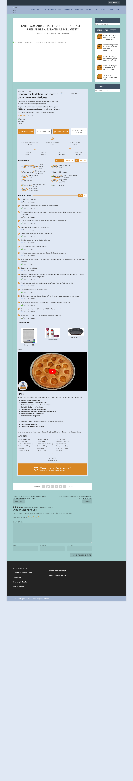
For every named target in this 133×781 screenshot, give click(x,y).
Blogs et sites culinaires (57, 575)
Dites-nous (43, 470)
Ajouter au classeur (62, 131)
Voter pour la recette (20, 517)
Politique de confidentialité (22, 572)
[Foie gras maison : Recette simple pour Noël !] (99, 76)
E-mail (43, 546)
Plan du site (17, 577)
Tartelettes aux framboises (30, 400)
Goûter (48, 34)
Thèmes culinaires (52, 10)
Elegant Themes (25, 599)
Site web (70, 546)
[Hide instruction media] (85, 195)
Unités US (69, 161)
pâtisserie (56, 432)
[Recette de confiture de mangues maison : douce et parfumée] (99, 57)
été (51, 432)
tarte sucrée (26, 432)
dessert (79, 432)
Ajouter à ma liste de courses (80, 131)
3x (85, 161)
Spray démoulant (52, 340)
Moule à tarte (75, 337)
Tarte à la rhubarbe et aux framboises (34, 402)
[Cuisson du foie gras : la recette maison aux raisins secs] (99, 67)
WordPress (45, 599)
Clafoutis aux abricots (29, 424)
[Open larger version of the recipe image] (74, 105)
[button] (18, 115)
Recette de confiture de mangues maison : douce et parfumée (110, 58)
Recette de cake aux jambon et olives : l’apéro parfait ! (110, 37)
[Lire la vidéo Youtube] (52, 371)
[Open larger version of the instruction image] (28, 202)
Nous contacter (18, 587)
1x (77, 161)
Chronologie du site (20, 582)
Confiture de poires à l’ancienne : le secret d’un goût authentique (110, 47)
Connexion (113, 10)
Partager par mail (44, 131)
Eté (44, 34)
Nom (15, 546)
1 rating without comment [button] (43, 507)
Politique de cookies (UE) (58, 571)
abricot (33, 432)
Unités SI (59, 161)
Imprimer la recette (27, 131)
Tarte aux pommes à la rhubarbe (32, 413)
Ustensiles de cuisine (95, 10)
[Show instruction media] (80, 195)
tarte (19, 432)
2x (81, 161)
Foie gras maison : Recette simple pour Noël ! (110, 77)
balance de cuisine (29, 345)
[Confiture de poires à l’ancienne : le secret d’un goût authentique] (99, 46)
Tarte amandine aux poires (30, 416)
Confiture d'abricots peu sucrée (32, 426)
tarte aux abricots (70, 432)
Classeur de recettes (73, 10)
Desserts (39, 34)
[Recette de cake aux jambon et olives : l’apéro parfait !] (99, 36)
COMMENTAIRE (18, 522)
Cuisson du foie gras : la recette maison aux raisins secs (110, 67)
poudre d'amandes (42, 432)
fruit (61, 432)
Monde (53, 34)
